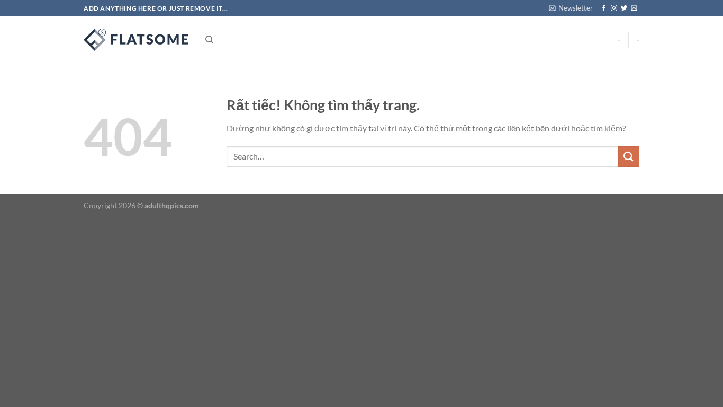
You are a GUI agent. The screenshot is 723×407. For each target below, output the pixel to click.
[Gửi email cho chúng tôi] (634, 8)
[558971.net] (136, 40)
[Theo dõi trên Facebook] (604, 8)
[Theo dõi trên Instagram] (614, 8)
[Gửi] (628, 156)
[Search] (209, 40)
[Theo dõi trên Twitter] (624, 8)
